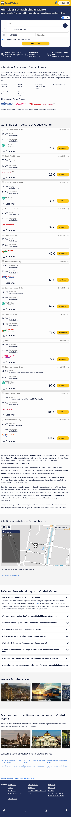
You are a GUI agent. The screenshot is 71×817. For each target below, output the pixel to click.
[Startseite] (27, 3)
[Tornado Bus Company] (7, 104)
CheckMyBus (4, 778)
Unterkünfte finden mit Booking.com (17, 39)
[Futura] (21, 104)
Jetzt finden (63, 148)
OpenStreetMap (59, 565)
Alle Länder (12, 799)
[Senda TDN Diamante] (49, 104)
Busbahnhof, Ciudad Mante (10, 575)
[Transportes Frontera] (35, 104)
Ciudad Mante (62, 527)
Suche (36, 603)
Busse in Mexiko (14, 778)
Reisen (30, 794)
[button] (35, 545)
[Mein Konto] (55, 3)
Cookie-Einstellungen (37, 791)
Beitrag (51, 791)
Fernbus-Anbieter (14, 794)
